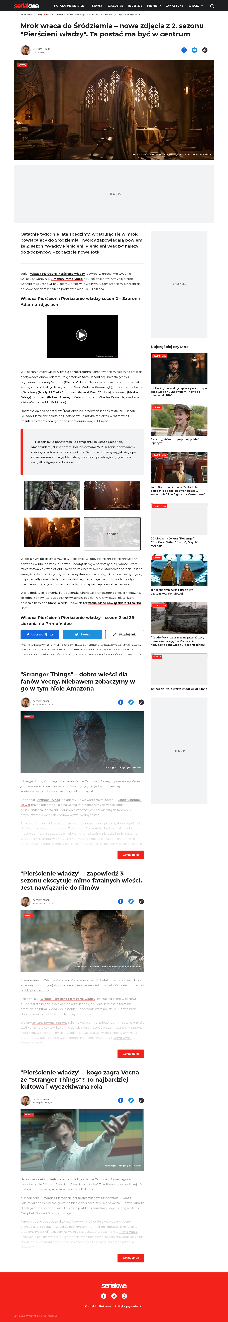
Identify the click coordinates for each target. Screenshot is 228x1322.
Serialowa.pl (26, 14)
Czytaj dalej (131, 854)
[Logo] (26, 5)
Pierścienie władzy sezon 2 (56, 649)
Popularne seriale (69, 5)
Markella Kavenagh (111, 645)
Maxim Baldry (132, 645)
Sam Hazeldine (93, 377)
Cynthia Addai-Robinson (84, 645)
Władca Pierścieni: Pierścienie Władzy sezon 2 (116, 654)
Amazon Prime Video (67, 278)
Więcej (193, 5)
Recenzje (135, 5)
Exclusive (115, 5)
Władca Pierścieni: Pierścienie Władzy (65, 654)
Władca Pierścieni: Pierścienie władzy (57, 273)
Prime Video (80, 649)
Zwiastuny (174, 5)
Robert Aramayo (60, 397)
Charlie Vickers (75, 382)
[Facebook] (103, 1296)
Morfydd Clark (49, 392)
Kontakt (90, 1306)
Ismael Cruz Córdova (94, 392)
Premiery (154, 5)
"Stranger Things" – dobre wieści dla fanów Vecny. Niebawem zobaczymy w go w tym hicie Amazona (78, 681)
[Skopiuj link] (204, 50)
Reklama (105, 1306)
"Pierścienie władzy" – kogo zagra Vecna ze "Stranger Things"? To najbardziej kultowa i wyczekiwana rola (80, 1079)
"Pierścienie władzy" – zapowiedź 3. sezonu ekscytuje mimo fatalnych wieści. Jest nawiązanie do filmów (81, 880)
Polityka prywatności (129, 1306)
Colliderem (29, 421)
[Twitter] (114, 1296)
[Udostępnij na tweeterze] (194, 50)
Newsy (97, 5)
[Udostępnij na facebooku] (184, 50)
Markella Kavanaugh (96, 387)
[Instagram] (124, 1296)
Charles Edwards (111, 397)
